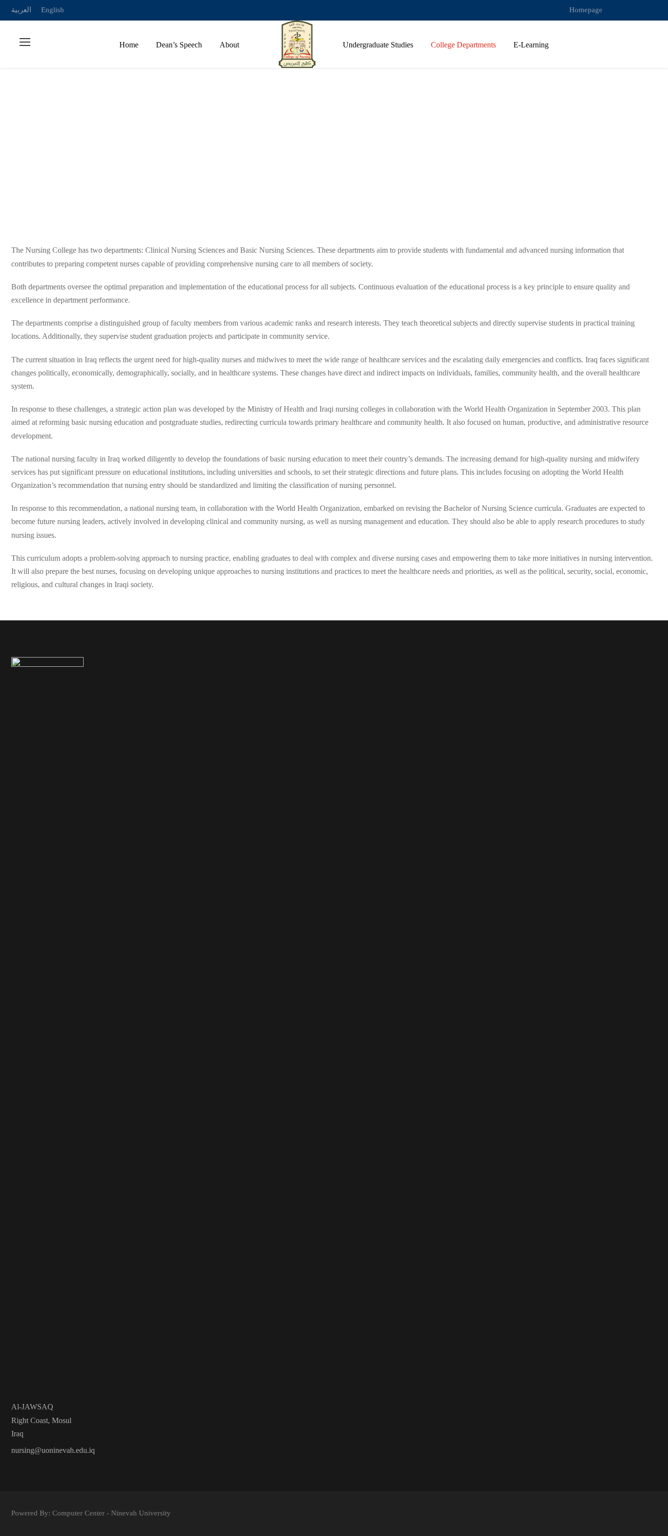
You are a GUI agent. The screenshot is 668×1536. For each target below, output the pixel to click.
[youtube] (654, 10)
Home (128, 45)
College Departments (463, 45)
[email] (618, 10)
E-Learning (531, 45)
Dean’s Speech (179, 45)
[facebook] (636, 10)
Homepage (585, 10)
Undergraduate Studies (378, 45)
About (229, 45)
